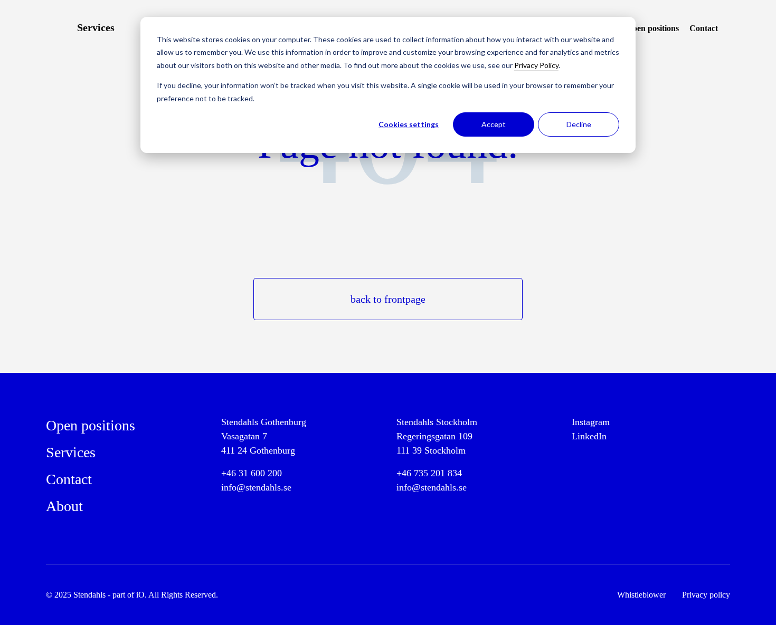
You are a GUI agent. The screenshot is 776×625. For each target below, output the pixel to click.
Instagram (591, 422)
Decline (578, 124)
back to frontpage (388, 299)
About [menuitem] (64, 506)
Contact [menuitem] (703, 28)
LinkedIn (589, 436)
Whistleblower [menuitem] (641, 594)
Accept (493, 124)
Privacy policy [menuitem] (706, 594)
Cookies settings (408, 124)
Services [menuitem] (96, 27)
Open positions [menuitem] (652, 28)
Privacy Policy (536, 65)
